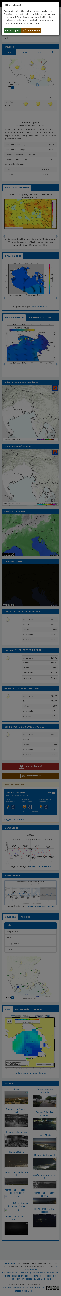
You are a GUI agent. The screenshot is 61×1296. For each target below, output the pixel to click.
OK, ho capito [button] (12, 30)
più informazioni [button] (31, 30)
